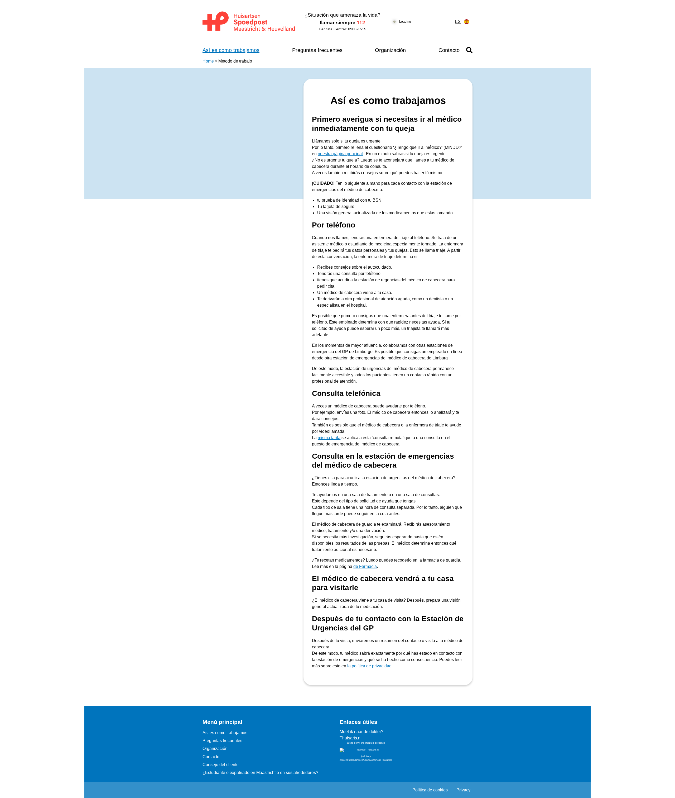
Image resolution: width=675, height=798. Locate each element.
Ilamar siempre (342, 22)
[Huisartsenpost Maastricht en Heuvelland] (249, 21)
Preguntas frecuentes (317, 50)
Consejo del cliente (220, 764)
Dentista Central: (342, 29)
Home (208, 61)
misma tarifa (329, 437)
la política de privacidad (369, 666)
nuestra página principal (340, 153)
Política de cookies (430, 790)
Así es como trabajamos (230, 50)
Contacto (449, 50)
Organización (390, 50)
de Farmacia (365, 566)
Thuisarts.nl (350, 738)
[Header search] (469, 50)
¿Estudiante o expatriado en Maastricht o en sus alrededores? (260, 772)
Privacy (463, 790)
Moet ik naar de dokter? (361, 731)
